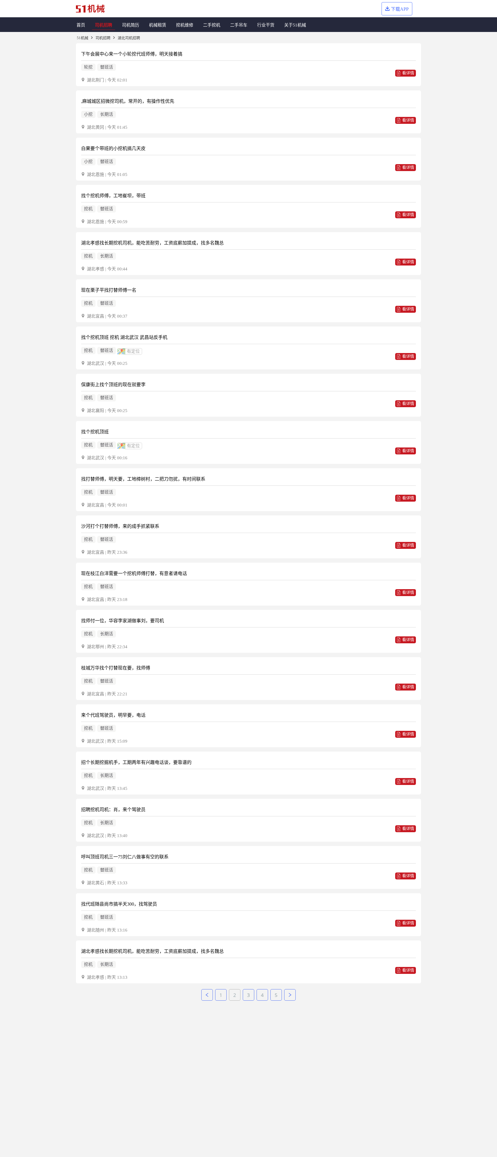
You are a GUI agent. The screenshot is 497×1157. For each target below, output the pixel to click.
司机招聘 (102, 38)
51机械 (82, 38)
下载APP (400, 9)
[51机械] (90, 9)
